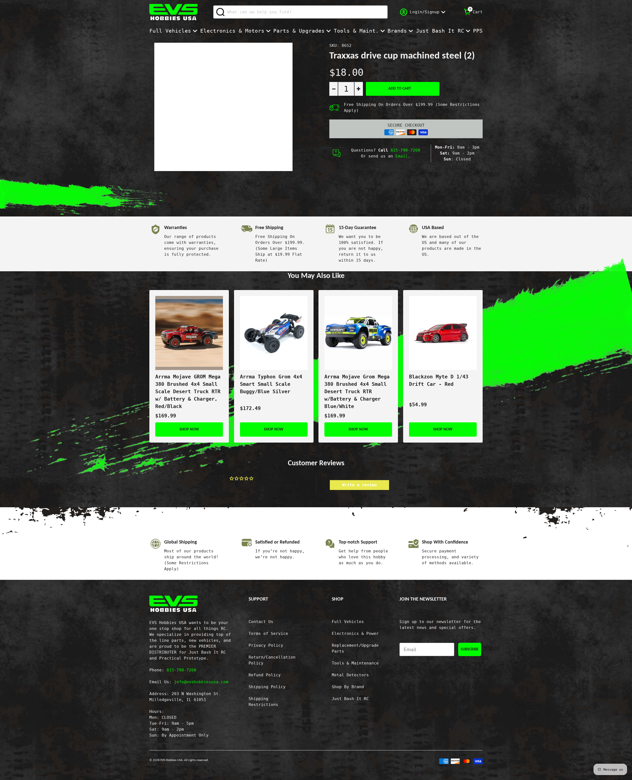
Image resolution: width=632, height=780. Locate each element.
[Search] (220, 12)
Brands (397, 31)
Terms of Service (268, 633)
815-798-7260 (405, 150)
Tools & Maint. (356, 31)
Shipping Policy (267, 686)
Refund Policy (265, 675)
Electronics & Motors (232, 31)
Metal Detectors (350, 675)
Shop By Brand (348, 686)
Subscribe (470, 649)
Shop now (189, 429)
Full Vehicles (170, 31)
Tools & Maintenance (355, 663)
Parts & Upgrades (299, 31)
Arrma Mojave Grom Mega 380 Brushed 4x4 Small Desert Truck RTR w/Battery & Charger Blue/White (357, 391)
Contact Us (261, 621)
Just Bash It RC (440, 31)
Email (401, 156)
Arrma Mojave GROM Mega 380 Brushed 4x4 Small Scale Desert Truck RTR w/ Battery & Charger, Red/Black (187, 391)
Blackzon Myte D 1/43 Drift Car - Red (438, 380)
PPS (478, 31)
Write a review (359, 485)
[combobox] (300, 12)
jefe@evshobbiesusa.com (201, 682)
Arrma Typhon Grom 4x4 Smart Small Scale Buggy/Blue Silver (271, 384)
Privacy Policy (266, 645)
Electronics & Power (355, 633)
